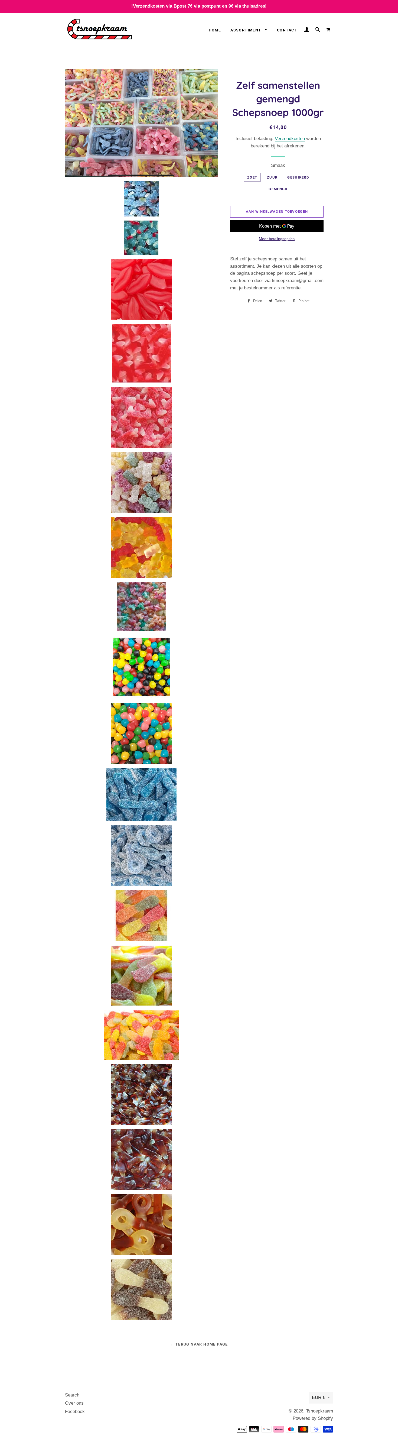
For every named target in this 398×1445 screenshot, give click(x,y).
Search (72, 1395)
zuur (272, 177)
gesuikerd (298, 177)
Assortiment (246, 30)
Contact (287, 30)
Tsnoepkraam (319, 1411)
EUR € (318, 1397)
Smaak (278, 165)
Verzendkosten (290, 138)
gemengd (278, 189)
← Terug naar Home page (199, 1344)
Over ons (74, 1403)
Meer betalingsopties (277, 239)
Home (215, 30)
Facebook (75, 1411)
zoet (252, 177)
